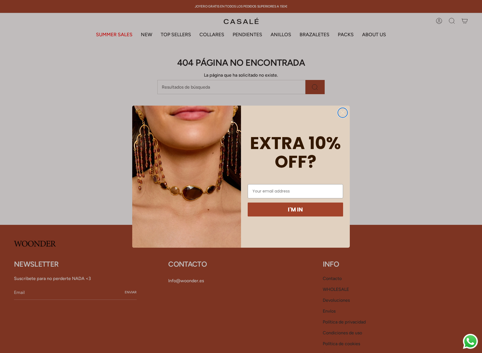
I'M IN (295, 209)
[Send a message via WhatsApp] (470, 341)
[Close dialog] (343, 113)
